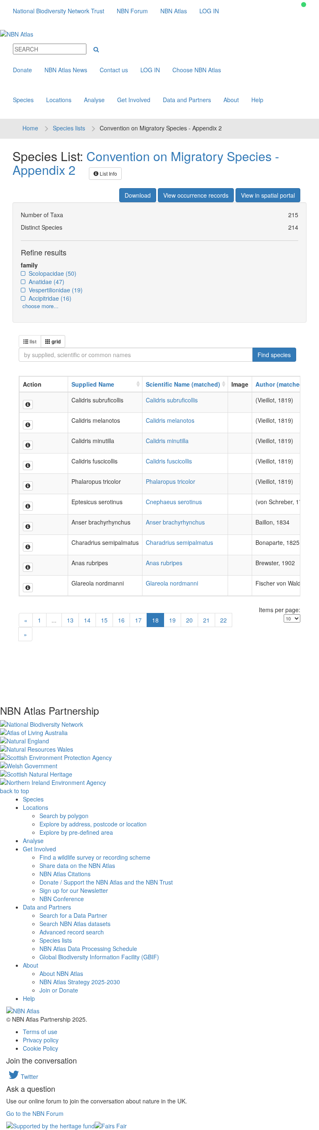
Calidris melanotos (170, 420)
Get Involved (133, 100)
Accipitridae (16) (49, 298)
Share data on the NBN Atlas (77, 865)
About (231, 100)
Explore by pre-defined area (76, 832)
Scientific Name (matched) (183, 384)
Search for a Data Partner (73, 915)
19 (172, 620)
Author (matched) (280, 384)
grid (55, 341)
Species (23, 100)
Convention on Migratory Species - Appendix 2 (145, 163)
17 (138, 620)
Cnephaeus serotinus (174, 502)
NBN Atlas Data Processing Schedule (88, 948)
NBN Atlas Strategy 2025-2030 (79, 982)
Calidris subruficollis (172, 400)
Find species (274, 355)
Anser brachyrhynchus (175, 522)
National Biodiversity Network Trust (58, 11)
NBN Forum (132, 11)
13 (70, 620)
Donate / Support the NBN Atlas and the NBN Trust (106, 882)
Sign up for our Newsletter (73, 890)
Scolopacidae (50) (51, 273)
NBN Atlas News (65, 70)
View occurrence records (195, 195)
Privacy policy (41, 1040)
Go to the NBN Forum (35, 1113)
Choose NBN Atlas (196, 70)
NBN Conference (61, 899)
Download (138, 195)
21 (206, 620)
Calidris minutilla (167, 440)
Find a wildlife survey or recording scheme (94, 857)
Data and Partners (187, 100)
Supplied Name (92, 384)
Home (30, 128)
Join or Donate (58, 990)
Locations (58, 100)
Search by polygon (63, 815)
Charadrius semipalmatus (179, 542)
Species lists (69, 128)
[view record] (28, 404)
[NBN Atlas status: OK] (303, 4)
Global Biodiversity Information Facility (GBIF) (99, 957)
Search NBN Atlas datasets (74, 923)
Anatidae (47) (45, 281)
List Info (107, 173)
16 (121, 620)
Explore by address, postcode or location (93, 824)
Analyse (94, 100)
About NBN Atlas (61, 973)
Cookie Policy (40, 1048)
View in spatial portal (268, 195)
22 (223, 620)
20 (189, 620)
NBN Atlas (173, 11)
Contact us (114, 70)
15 (104, 620)
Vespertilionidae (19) (55, 290)
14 (87, 620)
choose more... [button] (40, 306)
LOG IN (209, 11)
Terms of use (40, 1031)
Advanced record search (71, 932)
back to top (14, 791)
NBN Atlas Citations (65, 874)
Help (257, 100)
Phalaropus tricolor (170, 481)
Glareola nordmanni (172, 583)
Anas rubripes (164, 563)
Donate (22, 70)
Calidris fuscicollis (169, 461)
